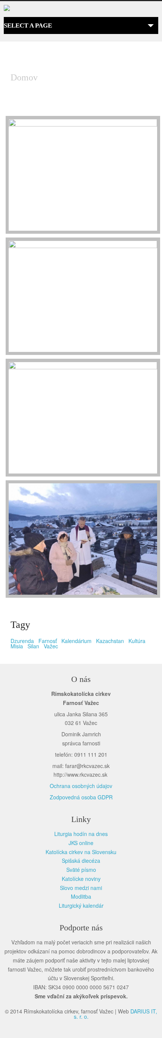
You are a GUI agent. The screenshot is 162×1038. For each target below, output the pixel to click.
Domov (24, 77)
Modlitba (81, 896)
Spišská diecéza (81, 860)
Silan (33, 646)
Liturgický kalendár (81, 905)
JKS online (81, 843)
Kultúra (136, 641)
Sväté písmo (81, 869)
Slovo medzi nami (81, 887)
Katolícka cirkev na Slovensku (81, 852)
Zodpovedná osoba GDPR (81, 797)
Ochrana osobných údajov (81, 786)
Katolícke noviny (81, 878)
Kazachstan (110, 641)
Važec (51, 646)
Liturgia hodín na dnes (81, 833)
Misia (17, 646)
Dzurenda (22, 641)
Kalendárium (76, 641)
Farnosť (47, 641)
